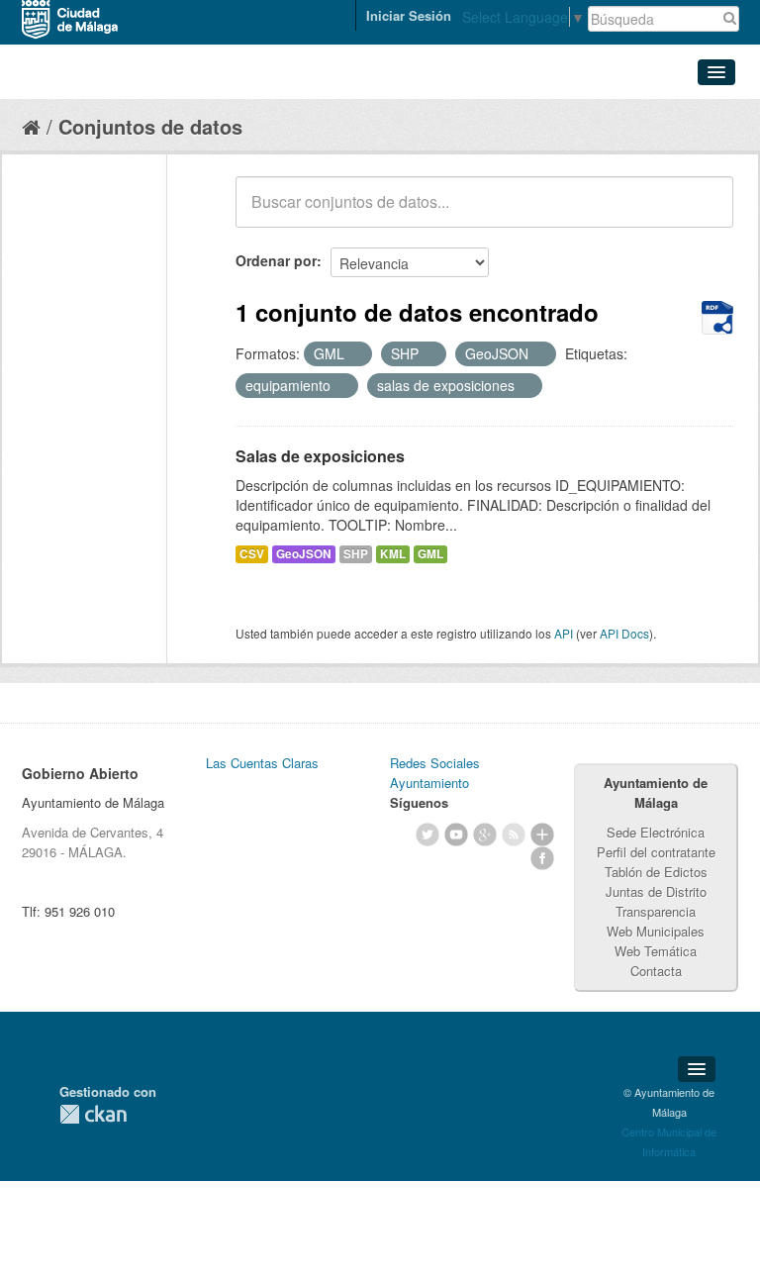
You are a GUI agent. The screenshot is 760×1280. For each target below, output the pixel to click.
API (563, 633)
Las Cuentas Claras (262, 762)
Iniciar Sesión (408, 15)
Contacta (656, 970)
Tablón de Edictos (656, 871)
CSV (251, 553)
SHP (355, 553)
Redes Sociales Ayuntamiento (435, 772)
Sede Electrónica (656, 832)
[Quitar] (355, 354)
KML (393, 553)
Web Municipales (656, 931)
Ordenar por (276, 260)
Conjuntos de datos (150, 126)
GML (430, 553)
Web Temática (656, 950)
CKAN (93, 1114)
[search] (704, 213)
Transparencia (656, 911)
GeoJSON (304, 553)
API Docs (624, 633)
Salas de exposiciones (320, 455)
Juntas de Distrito (656, 891)
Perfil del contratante (656, 851)
